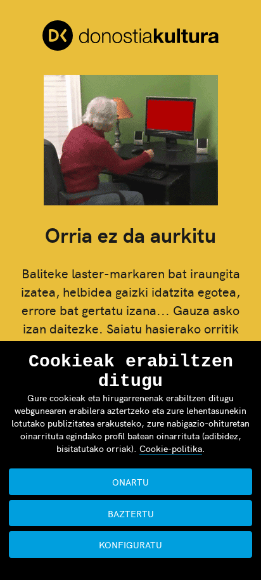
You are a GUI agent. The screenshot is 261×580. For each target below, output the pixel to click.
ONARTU (130, 481)
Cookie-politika (170, 448)
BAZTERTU (131, 513)
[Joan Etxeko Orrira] (130, 37)
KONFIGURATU (130, 544)
